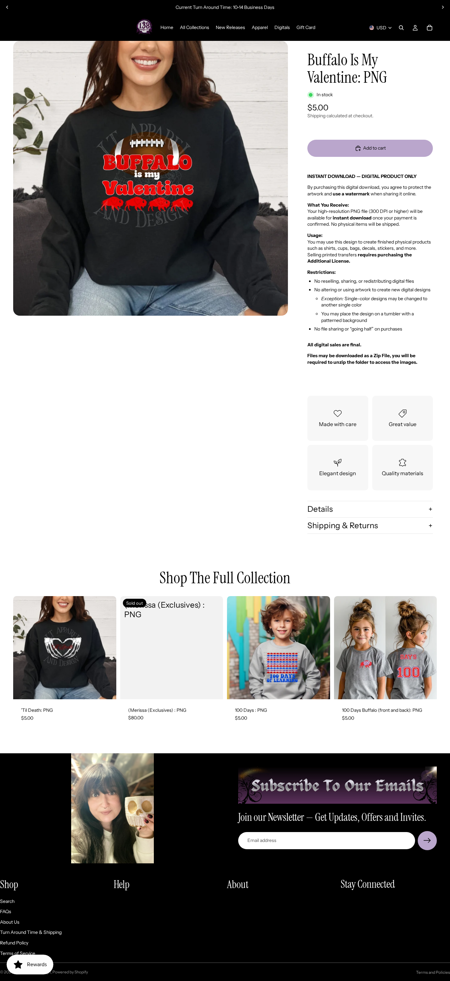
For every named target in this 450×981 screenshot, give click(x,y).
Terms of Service (17, 953)
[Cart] (429, 27)
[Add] (106, 689)
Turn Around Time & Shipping (31, 932)
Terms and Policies (433, 972)
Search (7, 901)
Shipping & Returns (342, 525)
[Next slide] (443, 7)
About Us (9, 922)
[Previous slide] (7, 7)
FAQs (5, 911)
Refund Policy (14, 943)
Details (320, 509)
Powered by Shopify (70, 971)
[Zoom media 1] (150, 178)
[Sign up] (427, 840)
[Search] (401, 27)
